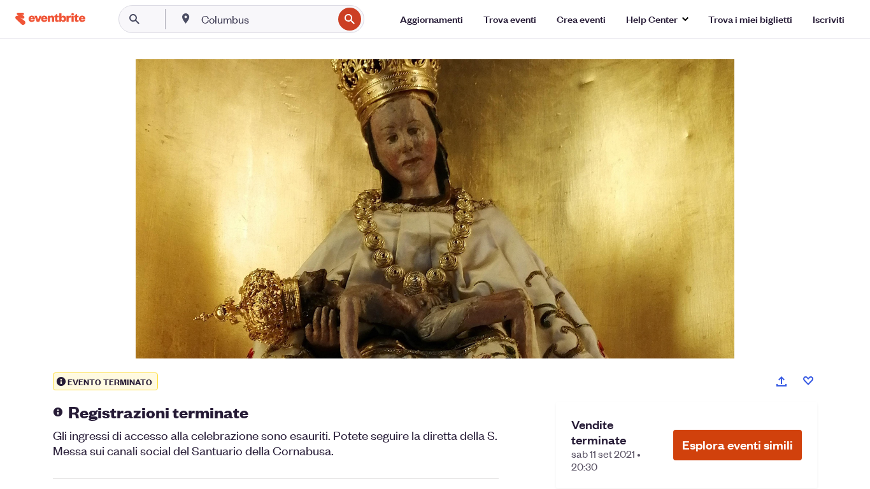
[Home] (50, 19)
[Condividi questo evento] (781, 381)
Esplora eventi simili (737, 445)
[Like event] (808, 381)
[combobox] (266, 19)
